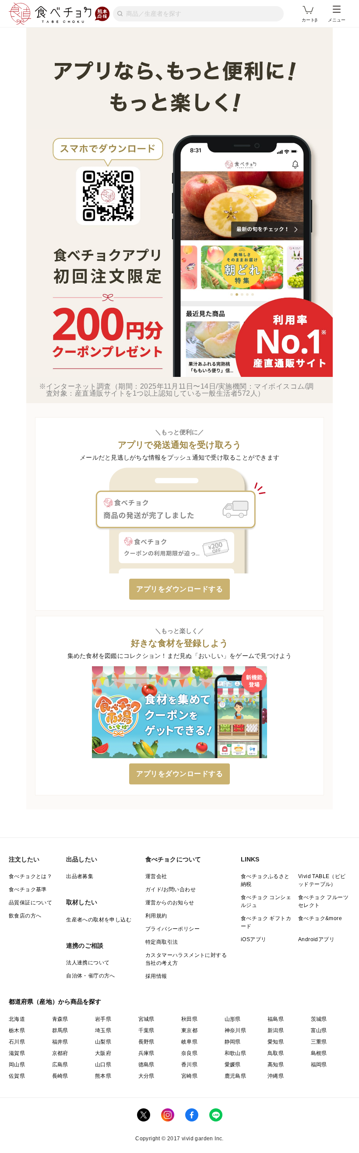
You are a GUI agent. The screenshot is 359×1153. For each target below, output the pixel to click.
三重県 (319, 1042)
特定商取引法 (161, 942)
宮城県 (146, 1019)
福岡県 (319, 1065)
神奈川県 (235, 1030)
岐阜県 (189, 1042)
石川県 (17, 1042)
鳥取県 (275, 1053)
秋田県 (189, 1019)
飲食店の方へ (25, 916)
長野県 (146, 1042)
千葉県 (146, 1030)
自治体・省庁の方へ (90, 976)
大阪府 (103, 1053)
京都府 (60, 1053)
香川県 (189, 1065)
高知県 (275, 1065)
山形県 (233, 1019)
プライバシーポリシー (172, 929)
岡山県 (17, 1065)
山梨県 (103, 1042)
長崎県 (60, 1076)
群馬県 (60, 1030)
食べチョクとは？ (30, 876)
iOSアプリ (253, 939)
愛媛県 (233, 1065)
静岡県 (233, 1042)
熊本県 (103, 1076)
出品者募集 (79, 876)
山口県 (103, 1065)
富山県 (319, 1030)
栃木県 (17, 1030)
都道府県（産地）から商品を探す (55, 1001)
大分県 (146, 1076)
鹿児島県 (235, 1076)
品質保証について (30, 903)
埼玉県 (103, 1030)
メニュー (336, 20)
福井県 (60, 1042)
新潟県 (275, 1030)
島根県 (319, 1053)
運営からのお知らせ (169, 903)
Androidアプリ (316, 939)
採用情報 (156, 976)
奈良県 (189, 1053)
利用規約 (156, 916)
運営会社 (156, 876)
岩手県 (103, 1019)
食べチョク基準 (28, 889)
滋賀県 (17, 1053)
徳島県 (146, 1065)
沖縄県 (275, 1076)
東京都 (189, 1030)
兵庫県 (146, 1053)
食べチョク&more (320, 918)
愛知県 (275, 1042)
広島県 (60, 1065)
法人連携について (87, 963)
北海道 (17, 1019)
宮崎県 (189, 1076)
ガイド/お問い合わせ (170, 889)
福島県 (275, 1019)
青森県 (60, 1019)
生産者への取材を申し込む (98, 920)
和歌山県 (235, 1053)
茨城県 (319, 1019)
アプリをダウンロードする (179, 589)
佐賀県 (17, 1076)
